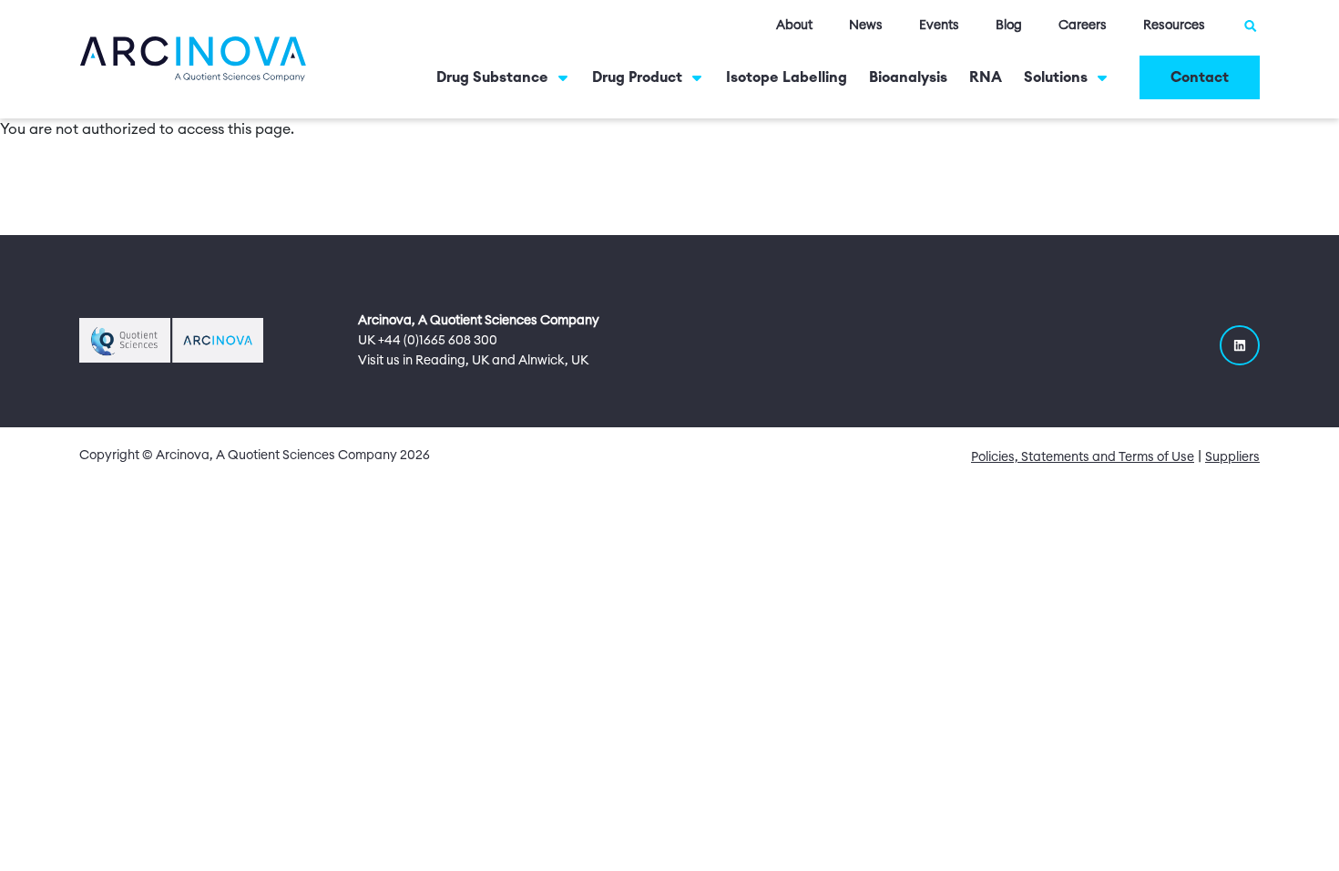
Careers (1082, 25)
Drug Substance (492, 77)
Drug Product (637, 77)
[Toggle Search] (1251, 25)
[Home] (193, 58)
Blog (1009, 25)
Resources (1174, 25)
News (866, 25)
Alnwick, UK (553, 360)
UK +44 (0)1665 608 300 (427, 340)
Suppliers (1232, 457)
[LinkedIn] (1240, 345)
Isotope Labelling (786, 77)
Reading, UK (452, 360)
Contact (1199, 77)
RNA (985, 77)
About (794, 25)
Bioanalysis (908, 77)
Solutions (1056, 77)
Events (939, 25)
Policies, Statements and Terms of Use (1082, 457)
